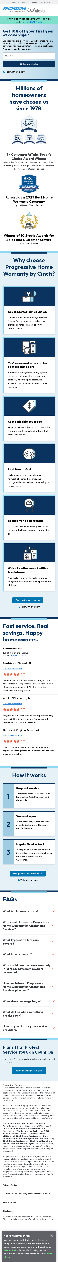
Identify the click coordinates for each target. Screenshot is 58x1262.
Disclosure (8, 1211)
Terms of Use (9, 1202)
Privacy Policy (10, 1185)
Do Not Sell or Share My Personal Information (26, 1193)
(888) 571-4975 (44, 2)
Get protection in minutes (27, 873)
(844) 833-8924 (23, 2)
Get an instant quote (28, 600)
